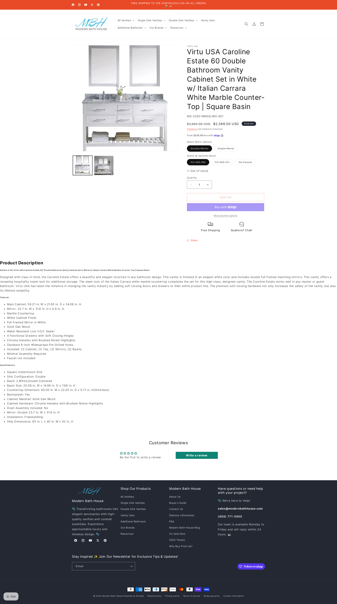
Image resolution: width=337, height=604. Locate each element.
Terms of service (191, 596)
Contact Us (176, 509)
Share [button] (194, 240)
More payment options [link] (225, 215)
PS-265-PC (224, 162)
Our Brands (128, 527)
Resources (127, 533)
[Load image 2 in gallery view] (104, 165)
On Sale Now (177, 533)
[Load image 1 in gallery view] (82, 165)
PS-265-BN (200, 162)
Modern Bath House (112, 596)
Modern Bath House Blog (184, 527)
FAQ (171, 521)
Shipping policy (212, 596)
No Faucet (247, 162)
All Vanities (127, 496)
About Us (175, 496)
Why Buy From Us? (181, 546)
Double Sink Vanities (133, 509)
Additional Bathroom (133, 521)
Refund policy (154, 596)
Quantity (192, 177)
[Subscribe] (131, 566)
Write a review (196, 455)
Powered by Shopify (133, 596)
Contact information (233, 596)
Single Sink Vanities (133, 502)
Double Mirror (201, 149)
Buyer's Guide (177, 502)
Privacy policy (172, 596)
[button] (125, 20)
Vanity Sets (128, 515)
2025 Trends (177, 540)
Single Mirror (228, 149)
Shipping (192, 129)
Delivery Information (181, 515)
